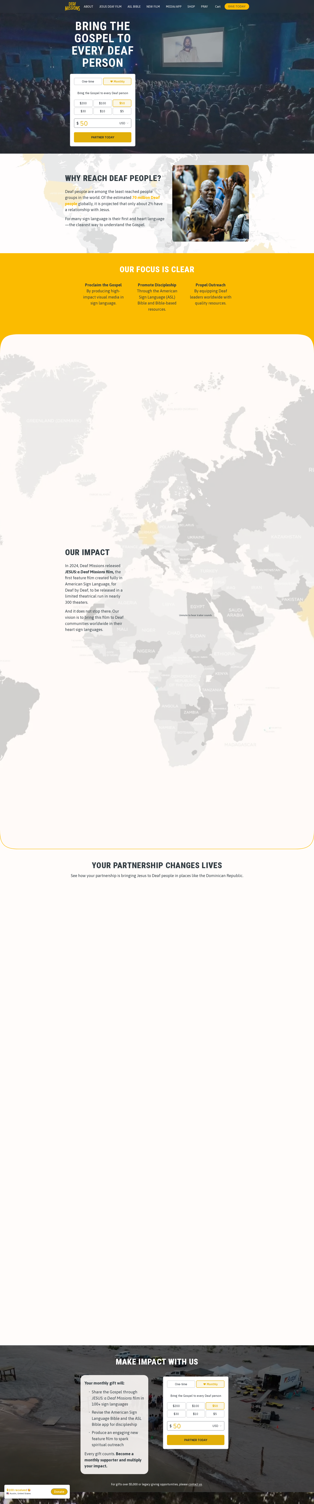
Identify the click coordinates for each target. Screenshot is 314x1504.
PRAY (204, 6)
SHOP (191, 6)
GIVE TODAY (236, 6)
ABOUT (88, 6)
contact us (195, 1484)
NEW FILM (153, 6)
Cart (218, 6)
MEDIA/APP (174, 6)
